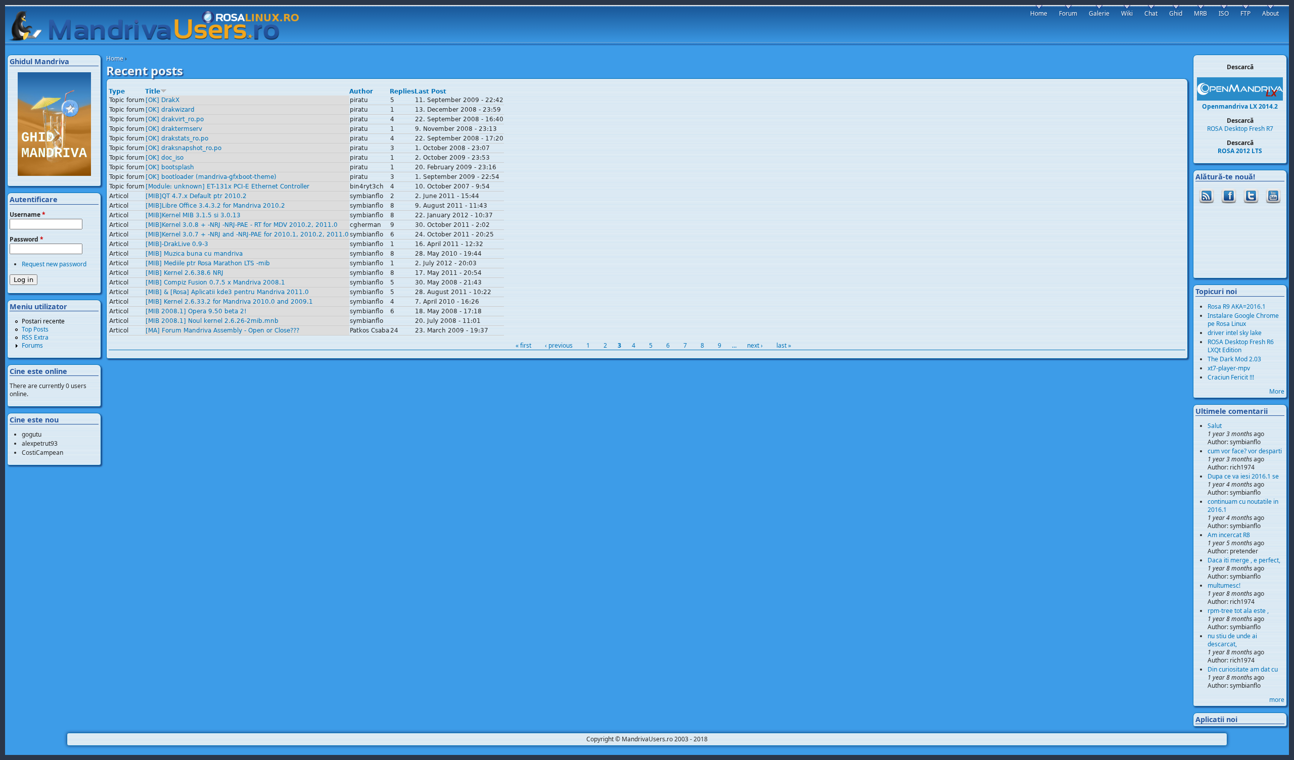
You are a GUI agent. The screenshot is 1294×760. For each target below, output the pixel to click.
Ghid (1175, 13)
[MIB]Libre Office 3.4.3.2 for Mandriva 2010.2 (215, 205)
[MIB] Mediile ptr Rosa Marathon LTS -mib (208, 263)
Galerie (1099, 13)
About (1270, 13)
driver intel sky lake (1235, 332)
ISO (1224, 13)
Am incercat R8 (1229, 535)
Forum (1068, 13)
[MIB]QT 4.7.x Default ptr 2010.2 (196, 196)
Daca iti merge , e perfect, (1244, 560)
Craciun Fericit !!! (1231, 377)
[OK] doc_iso (164, 157)
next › (755, 345)
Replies (402, 91)
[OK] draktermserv (174, 128)
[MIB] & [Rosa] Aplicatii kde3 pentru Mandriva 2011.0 (227, 292)
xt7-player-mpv (1229, 368)
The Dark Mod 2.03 (1234, 359)
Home (114, 58)
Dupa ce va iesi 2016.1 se (1243, 476)
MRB (1200, 13)
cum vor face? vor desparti (1245, 451)
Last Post (430, 91)
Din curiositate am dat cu (1243, 669)
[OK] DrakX (162, 100)
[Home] (158, 25)
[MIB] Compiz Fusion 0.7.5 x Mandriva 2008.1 (215, 282)
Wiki (1127, 13)
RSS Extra (35, 337)
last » (783, 345)
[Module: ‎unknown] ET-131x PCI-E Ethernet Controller (227, 186)
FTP (1245, 13)
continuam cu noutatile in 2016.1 (1243, 505)
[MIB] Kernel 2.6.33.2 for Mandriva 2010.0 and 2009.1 (229, 301)
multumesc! (1224, 585)
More (1276, 391)
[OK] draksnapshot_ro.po (183, 148)
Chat (1151, 13)
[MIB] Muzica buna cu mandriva (194, 253)
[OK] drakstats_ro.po (177, 138)
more (1276, 699)
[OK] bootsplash (170, 167)
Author (361, 91)
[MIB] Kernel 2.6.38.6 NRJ (184, 272)
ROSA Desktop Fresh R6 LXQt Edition (1241, 346)
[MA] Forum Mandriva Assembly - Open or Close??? (222, 330)
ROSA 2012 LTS (1240, 151)
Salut (1215, 425)
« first (523, 345)
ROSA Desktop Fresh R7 (1240, 128)
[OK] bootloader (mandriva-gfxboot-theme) (211, 176)
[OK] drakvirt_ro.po (175, 119)
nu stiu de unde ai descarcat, (1232, 640)
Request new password (54, 264)
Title (152, 91)
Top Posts (35, 329)
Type (117, 91)
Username (27, 215)
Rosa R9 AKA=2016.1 (1237, 306)
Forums (32, 345)
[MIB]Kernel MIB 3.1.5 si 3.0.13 (193, 215)
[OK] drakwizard (170, 109)
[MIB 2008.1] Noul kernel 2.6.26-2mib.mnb (212, 320)
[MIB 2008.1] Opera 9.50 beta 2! (196, 311)
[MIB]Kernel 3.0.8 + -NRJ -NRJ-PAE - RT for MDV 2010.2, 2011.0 (242, 224)
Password (26, 239)
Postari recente (43, 321)
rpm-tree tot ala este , (1238, 610)
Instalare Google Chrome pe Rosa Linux (1243, 319)
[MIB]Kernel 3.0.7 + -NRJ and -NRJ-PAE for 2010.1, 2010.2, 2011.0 (247, 234)
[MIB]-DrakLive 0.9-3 (177, 244)
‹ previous (559, 345)
